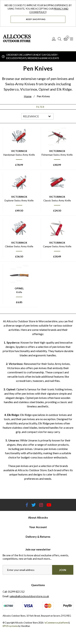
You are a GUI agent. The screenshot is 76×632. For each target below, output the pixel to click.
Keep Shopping (36, 19)
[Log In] (53, 38)
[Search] (59, 38)
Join (62, 570)
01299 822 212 (16, 591)
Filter (40, 107)
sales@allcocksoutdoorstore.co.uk (29, 596)
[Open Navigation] (71, 38)
